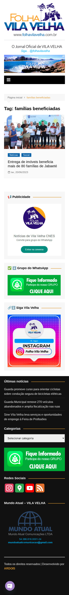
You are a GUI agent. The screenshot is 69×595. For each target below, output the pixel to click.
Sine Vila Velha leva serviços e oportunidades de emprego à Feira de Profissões (33, 417)
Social (26, 155)
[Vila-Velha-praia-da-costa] (34, 63)
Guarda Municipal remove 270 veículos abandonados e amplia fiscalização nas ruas (32, 404)
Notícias (14, 155)
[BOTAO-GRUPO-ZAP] (34, 459)
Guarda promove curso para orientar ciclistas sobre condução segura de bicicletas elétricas (32, 391)
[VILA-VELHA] (34, 229)
